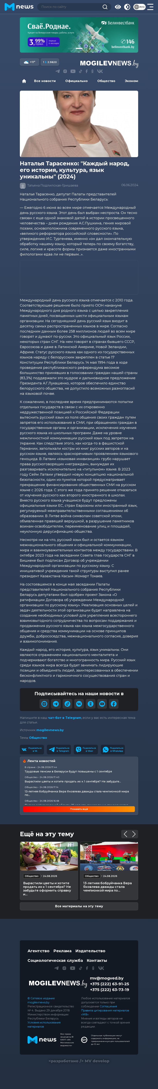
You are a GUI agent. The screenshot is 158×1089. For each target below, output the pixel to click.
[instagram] (44, 704)
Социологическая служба (55, 960)
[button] (71, 48)
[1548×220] (79, 35)
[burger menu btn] (150, 7)
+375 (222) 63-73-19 (109, 989)
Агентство (39, 951)
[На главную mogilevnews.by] (19, 7)
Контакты (97, 960)
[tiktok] (67, 704)
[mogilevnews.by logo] (58, 984)
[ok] (90, 704)
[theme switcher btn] (127, 7)
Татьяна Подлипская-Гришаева (52, 185)
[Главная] (25, 81)
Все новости (45, 81)
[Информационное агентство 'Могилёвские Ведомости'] (109, 64)
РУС (142, 7)
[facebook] (113, 704)
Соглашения (108, 1006)
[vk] (79, 704)
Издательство (90, 951)
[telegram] (56, 704)
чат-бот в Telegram (64, 718)
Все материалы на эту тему (79, 906)
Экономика (134, 81)
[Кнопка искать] (105, 6)
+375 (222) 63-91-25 (109, 984)
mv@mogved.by (107, 978)
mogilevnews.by (50, 730)
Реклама (62, 951)
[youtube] (102, 704)
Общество (106, 81)
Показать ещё (79, 809)
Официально (76, 81)
